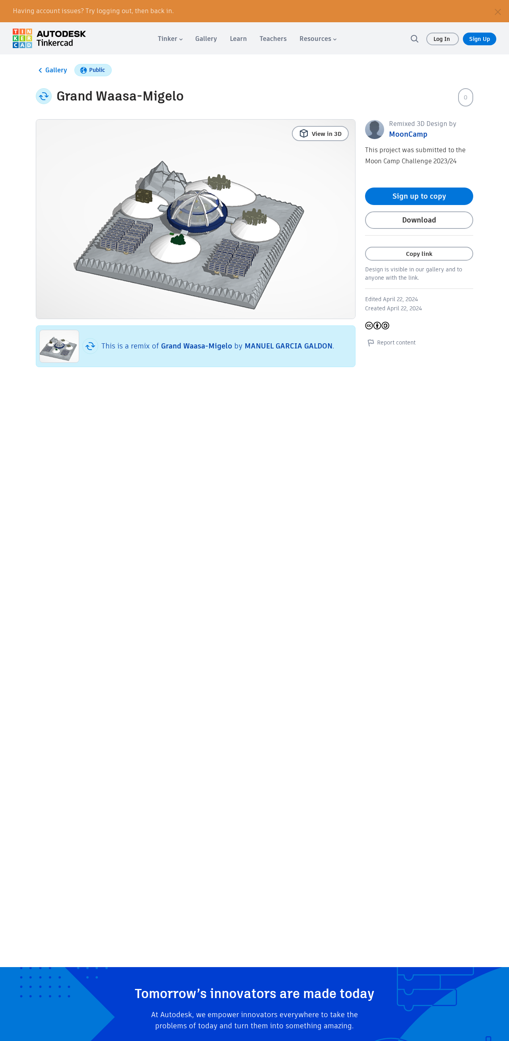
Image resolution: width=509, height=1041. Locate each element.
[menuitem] (170, 39)
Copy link (419, 254)
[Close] (498, 11)
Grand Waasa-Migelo (196, 346)
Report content (396, 342)
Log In (442, 39)
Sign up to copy (419, 196)
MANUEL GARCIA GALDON (288, 346)
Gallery (56, 70)
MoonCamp (408, 134)
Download (419, 220)
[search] (414, 39)
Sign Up (479, 39)
